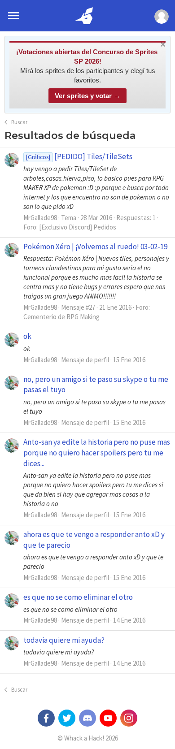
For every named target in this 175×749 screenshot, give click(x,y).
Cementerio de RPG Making (61, 316)
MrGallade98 (40, 217)
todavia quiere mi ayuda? (64, 640)
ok (27, 336)
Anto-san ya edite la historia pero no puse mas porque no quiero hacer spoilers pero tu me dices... (96, 452)
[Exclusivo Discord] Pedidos (77, 227)
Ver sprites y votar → (87, 96)
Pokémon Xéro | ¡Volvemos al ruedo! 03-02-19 (95, 246)
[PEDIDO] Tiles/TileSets (79, 156)
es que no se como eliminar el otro (78, 597)
